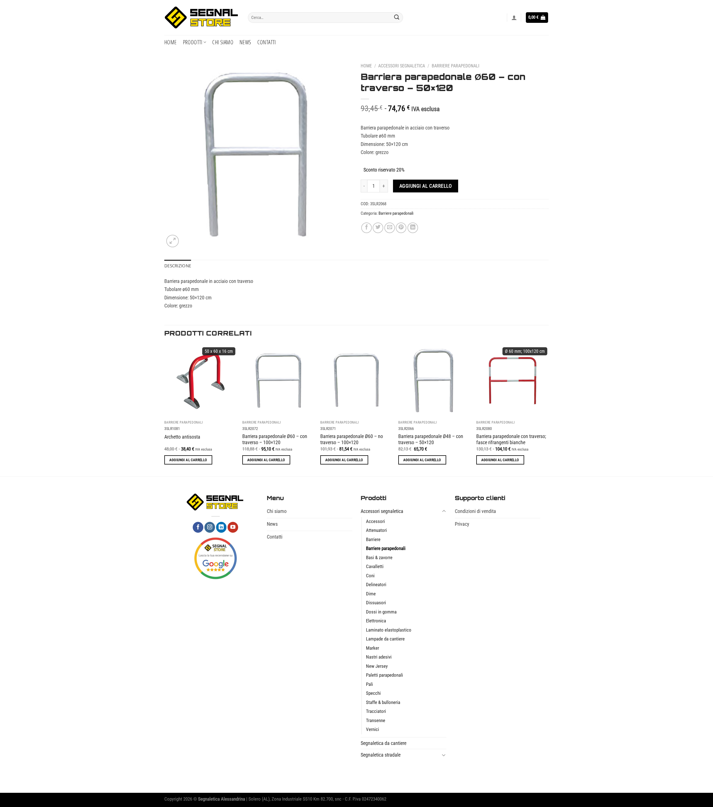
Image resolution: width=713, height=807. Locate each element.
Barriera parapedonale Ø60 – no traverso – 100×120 (351, 439)
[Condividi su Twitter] (378, 227)
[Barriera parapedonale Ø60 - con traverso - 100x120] (278, 380)
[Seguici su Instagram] (209, 527)
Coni (370, 575)
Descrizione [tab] (177, 265)
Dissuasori (376, 602)
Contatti (266, 42)
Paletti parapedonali (384, 675)
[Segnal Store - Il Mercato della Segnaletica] (202, 17)
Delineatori (376, 584)
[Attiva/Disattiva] (443, 511)
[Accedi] (514, 17)
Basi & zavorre (379, 557)
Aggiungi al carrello (425, 186)
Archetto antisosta (182, 437)
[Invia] (396, 17)
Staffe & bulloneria (383, 702)
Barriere (373, 539)
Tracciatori (376, 711)
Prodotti (192, 42)
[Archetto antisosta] (200, 380)
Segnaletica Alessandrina (221, 799)
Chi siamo (222, 42)
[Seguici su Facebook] (198, 527)
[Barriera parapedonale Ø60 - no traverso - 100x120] (356, 380)
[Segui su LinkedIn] (221, 527)
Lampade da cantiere (385, 639)
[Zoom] (172, 241)
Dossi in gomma (381, 612)
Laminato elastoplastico (388, 630)
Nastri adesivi (379, 657)
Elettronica (376, 620)
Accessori (375, 521)
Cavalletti (375, 566)
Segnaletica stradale (381, 755)
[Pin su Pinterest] (401, 227)
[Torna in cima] (700, 799)
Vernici (372, 729)
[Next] (548, 410)
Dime (371, 593)
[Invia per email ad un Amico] (389, 227)
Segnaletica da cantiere (383, 743)
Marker (372, 648)
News (245, 42)
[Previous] (164, 410)
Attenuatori (376, 530)
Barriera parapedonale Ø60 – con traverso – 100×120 (274, 439)
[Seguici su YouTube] (233, 527)
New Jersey (377, 666)
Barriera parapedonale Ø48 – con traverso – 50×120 (430, 439)
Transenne (375, 720)
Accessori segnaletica (401, 66)
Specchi (373, 693)
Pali (369, 684)
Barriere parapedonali (455, 66)
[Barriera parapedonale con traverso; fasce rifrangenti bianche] (512, 380)
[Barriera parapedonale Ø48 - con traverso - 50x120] (434, 380)
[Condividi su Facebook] (366, 227)
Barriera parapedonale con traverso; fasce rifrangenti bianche (511, 439)
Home (170, 42)
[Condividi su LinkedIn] (412, 227)
